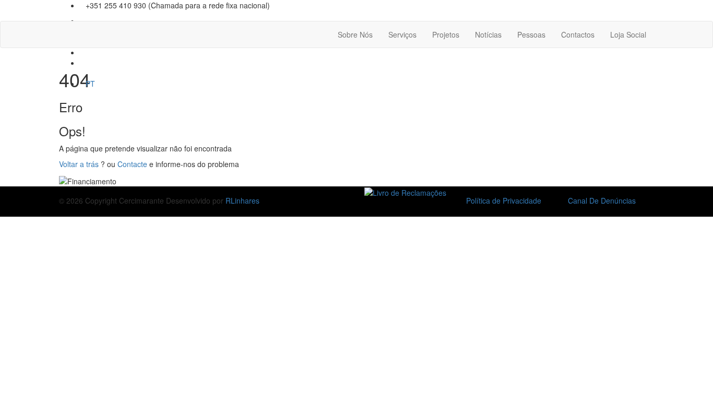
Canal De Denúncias (602, 200)
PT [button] (90, 83)
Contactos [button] (578, 34)
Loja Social (628, 34)
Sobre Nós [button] (355, 34)
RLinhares (242, 200)
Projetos (445, 34)
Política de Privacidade (503, 200)
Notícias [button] (488, 34)
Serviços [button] (402, 34)
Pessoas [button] (531, 34)
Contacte (132, 164)
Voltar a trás (79, 164)
